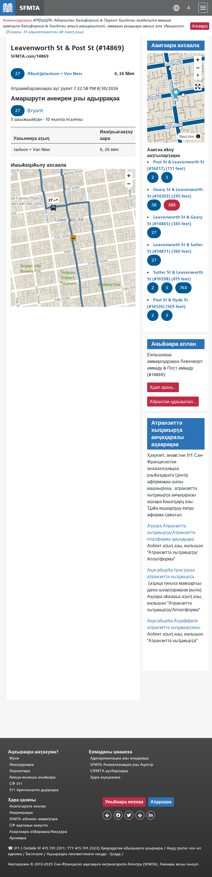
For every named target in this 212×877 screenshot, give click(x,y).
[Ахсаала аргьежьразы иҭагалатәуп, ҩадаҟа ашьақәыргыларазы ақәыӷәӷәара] (198, 76)
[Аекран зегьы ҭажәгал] (198, 87)
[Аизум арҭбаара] (198, 60)
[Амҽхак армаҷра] (198, 68)
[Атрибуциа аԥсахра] (198, 136)
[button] (176, 7)
